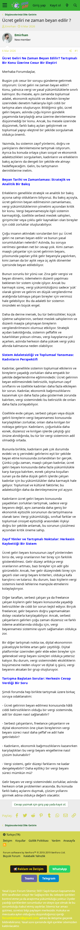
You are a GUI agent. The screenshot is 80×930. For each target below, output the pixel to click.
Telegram (48, 878)
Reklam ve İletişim (29, 869)
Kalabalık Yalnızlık (34, 856)
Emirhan (10, 26)
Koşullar (20, 840)
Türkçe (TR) (13, 834)
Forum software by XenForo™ (34, 852)
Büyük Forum (11, 856)
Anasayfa (69, 840)
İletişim (7, 840)
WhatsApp (59, 869)
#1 (76, 51)
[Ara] (75, 5)
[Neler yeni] (67, 5)
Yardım (56, 840)
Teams (29, 878)
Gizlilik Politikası (38, 840)
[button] (5, 5)
